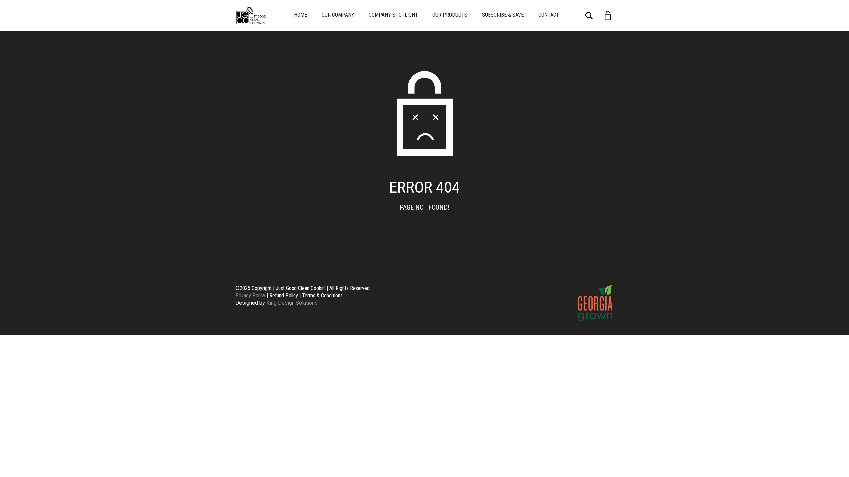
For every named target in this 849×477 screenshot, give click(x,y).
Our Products (449, 15)
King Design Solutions (292, 303)
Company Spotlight (393, 15)
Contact (548, 15)
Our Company (338, 15)
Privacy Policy (250, 295)
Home (300, 15)
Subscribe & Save (503, 15)
